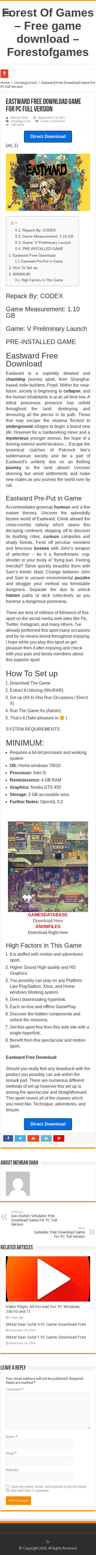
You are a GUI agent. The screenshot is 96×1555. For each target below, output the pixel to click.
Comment (14, 1389)
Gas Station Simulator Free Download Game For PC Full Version (34, 1218)
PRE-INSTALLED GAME (42, 249)
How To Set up (25, 268)
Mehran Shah (19, 117)
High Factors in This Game (42, 280)
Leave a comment (53, 121)
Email (11, 1453)
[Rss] (48, 1542)
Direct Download (48, 136)
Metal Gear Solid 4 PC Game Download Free (46, 1324)
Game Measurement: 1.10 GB (47, 236)
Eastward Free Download (34, 255)
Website (12, 1470)
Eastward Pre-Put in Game (42, 261)
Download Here (48, 920)
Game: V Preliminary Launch (46, 243)
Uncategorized (25, 83)
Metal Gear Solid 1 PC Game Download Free (46, 1337)
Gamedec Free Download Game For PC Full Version (59, 1233)
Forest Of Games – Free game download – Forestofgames (48, 32)
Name (12, 1437)
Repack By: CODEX (39, 230)
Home (5, 83)
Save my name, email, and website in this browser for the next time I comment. (46, 1489)
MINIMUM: (22, 274)
